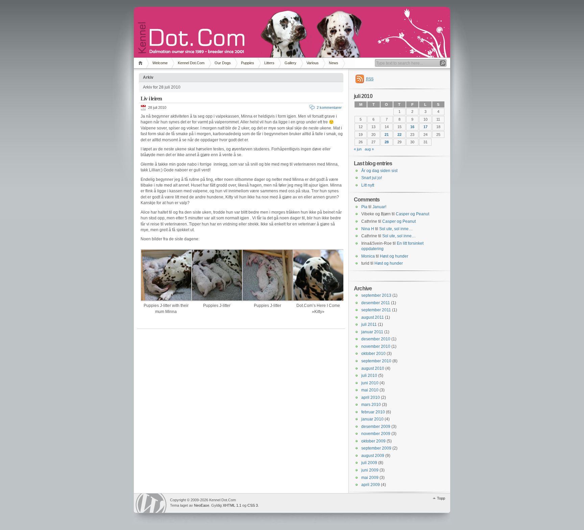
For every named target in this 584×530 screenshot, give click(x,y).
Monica (368, 256)
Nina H (367, 228)
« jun (358, 149)
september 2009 (376, 448)
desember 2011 (375, 302)
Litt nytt (367, 185)
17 (425, 127)
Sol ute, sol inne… (396, 228)
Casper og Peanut (412, 214)
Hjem (141, 63)
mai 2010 (370, 390)
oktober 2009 (373, 441)
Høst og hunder (394, 256)
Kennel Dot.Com (191, 63)
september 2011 (376, 310)
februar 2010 (373, 412)
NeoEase (201, 505)
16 (412, 127)
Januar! (379, 206)
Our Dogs (223, 63)
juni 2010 (370, 383)
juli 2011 (369, 324)
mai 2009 (370, 477)
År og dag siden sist (379, 170)
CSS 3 (252, 505)
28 (387, 142)
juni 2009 (370, 470)
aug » (369, 149)
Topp (441, 498)
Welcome (160, 63)
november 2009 (375, 433)
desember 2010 (375, 339)
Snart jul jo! (371, 177)
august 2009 (372, 455)
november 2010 (375, 346)
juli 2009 (369, 462)
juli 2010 (369, 375)
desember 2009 (375, 426)
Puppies (247, 63)
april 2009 (370, 484)
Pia (364, 206)
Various (313, 63)
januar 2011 (372, 332)
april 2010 (370, 397)
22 (399, 134)
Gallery (290, 63)
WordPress (151, 503)
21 (387, 134)
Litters (269, 63)
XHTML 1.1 (232, 505)
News (333, 63)
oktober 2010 (373, 353)
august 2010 (372, 368)
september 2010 (376, 361)
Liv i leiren (151, 98)
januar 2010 (372, 419)
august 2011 (372, 317)
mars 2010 (371, 404)
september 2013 (376, 295)
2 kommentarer (329, 107)
